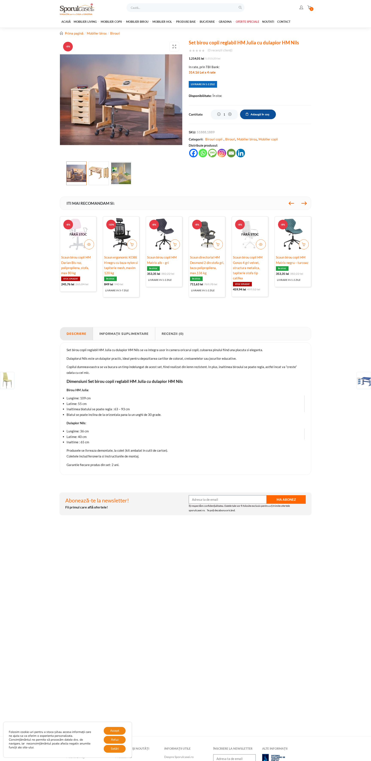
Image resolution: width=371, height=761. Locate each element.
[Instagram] (221, 153)
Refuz (115, 740)
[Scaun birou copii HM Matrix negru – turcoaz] (293, 234)
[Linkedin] (240, 153)
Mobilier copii (112, 21)
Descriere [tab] (76, 334)
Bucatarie (207, 21)
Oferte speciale (247, 21)
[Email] (231, 153)
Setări (115, 749)
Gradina (225, 21)
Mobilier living (85, 21)
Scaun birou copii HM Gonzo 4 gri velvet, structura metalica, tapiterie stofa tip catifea (248, 267)
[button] (174, 46)
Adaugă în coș (260, 114)
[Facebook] (193, 153)
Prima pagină (74, 33)
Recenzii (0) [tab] (173, 334)
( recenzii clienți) (220, 50)
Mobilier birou (97, 33)
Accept (114, 731)
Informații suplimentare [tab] (124, 334)
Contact (283, 21)
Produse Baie (186, 21)
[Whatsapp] (203, 153)
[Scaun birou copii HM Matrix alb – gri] (164, 234)
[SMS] (212, 153)
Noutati (268, 21)
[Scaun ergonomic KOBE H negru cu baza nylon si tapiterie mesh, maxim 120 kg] (121, 234)
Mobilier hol (162, 21)
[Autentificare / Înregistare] (301, 7)
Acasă (66, 21)
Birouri (115, 33)
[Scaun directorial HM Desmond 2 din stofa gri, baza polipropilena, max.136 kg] (207, 234)
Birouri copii (213, 139)
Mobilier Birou (137, 21)
